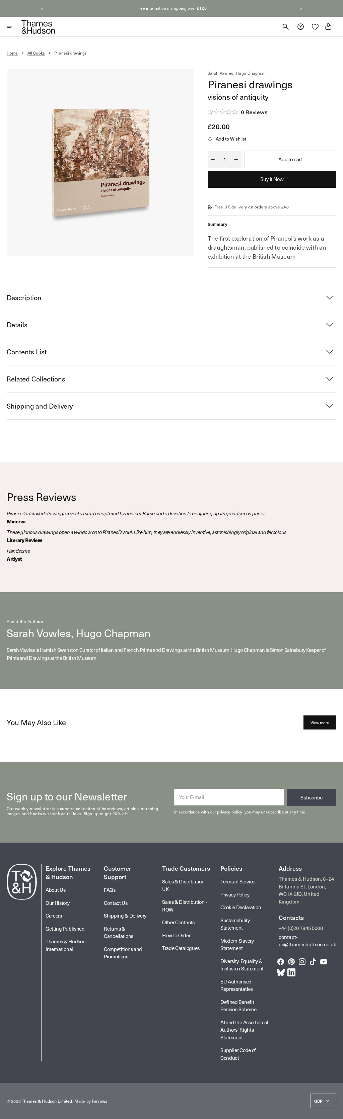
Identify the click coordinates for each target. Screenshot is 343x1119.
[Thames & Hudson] (38, 27)
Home (12, 53)
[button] (42, 8)
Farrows (99, 1101)
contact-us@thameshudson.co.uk (307, 940)
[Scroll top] (335, 1111)
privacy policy (229, 812)
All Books (36, 53)
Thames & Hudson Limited (47, 1101)
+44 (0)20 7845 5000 (301, 928)
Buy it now (272, 179)
